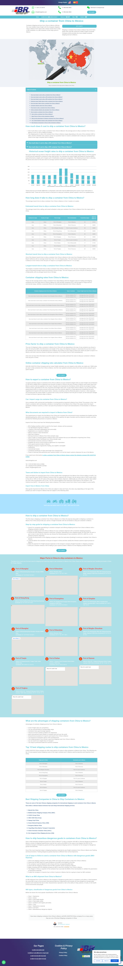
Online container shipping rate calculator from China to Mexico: (45, 109)
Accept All (115, 960)
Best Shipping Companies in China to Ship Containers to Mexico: (46, 122)
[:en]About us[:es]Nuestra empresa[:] (38, 953)
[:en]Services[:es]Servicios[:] (38, 959)
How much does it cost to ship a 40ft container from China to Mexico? (46, 99)
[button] (95, 89)
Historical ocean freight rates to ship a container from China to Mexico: (47, 101)
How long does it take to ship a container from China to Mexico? (45, 103)
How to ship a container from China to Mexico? (42, 114)
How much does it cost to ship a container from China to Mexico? (45, 94)
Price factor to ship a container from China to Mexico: (43, 107)
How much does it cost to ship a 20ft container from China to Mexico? (46, 97)
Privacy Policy (63, 952)
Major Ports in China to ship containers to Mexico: (43, 116)
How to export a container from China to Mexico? (42, 112)
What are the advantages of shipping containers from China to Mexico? (48, 118)
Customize (98, 960)
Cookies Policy (63, 955)
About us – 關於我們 (65, 17)
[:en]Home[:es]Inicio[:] (38, 950)
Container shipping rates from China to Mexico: (41, 105)
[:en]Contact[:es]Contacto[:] (38, 956)
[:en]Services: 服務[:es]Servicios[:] (49, 17)
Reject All (106, 960)
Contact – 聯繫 (83, 17)
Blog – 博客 (75, 17)
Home (37, 17)
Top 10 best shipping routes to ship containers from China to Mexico (47, 120)
